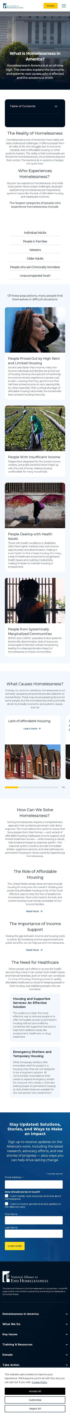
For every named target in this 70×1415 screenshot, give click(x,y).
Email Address (14, 1178)
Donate (50, 6)
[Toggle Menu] (64, 6)
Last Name (11, 1227)
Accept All (35, 1391)
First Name (11, 1214)
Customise (35, 1399)
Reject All (35, 1408)
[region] (35, 1391)
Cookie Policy (39, 1382)
